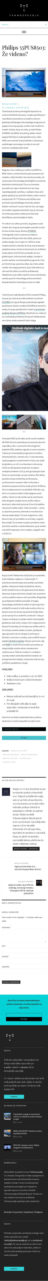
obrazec (24, 1067)
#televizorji (25, 758)
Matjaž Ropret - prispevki (26, 849)
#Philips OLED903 (10, 758)
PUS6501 (32, 231)
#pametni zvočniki (19, 751)
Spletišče (5, 966)
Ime (4, 946)
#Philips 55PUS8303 (11, 755)
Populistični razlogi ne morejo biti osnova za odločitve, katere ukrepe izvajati (27, 1116)
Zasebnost (28, 1212)
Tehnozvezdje (36, 1172)
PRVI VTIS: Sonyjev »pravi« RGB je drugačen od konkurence (26, 1146)
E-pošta (5, 956)
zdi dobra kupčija (16, 641)
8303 (8, 644)
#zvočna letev (9, 762)
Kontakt (8, 1212)
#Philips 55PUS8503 (29, 755)
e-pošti (7, 1067)
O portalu (17, 1212)
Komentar (6, 927)
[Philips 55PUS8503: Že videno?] (24, 96)
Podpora (39, 1212)
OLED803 (6, 302)
